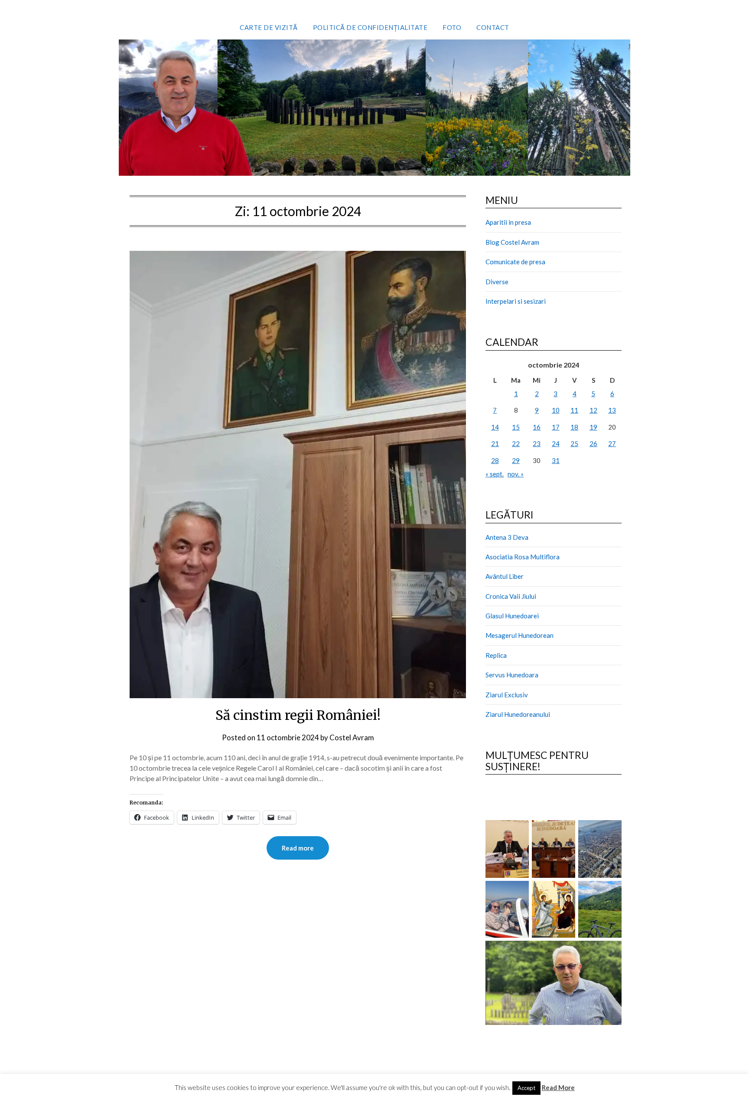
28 (495, 460)
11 (574, 410)
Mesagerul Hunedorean (519, 635)
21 (495, 443)
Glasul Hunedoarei (512, 616)
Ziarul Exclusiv (506, 695)
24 (556, 443)
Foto (452, 27)
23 (537, 443)
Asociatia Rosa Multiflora (522, 557)
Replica (496, 655)
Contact (492, 27)
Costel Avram (351, 737)
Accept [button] (526, 1087)
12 (593, 410)
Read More (558, 1087)
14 (495, 427)
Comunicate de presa (515, 262)
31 (556, 460)
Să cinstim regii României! (298, 715)
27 (612, 443)
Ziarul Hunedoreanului (517, 714)
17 (556, 427)
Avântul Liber (504, 576)
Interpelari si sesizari (515, 301)
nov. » (516, 474)
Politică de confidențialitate (370, 27)
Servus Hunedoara (511, 675)
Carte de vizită (269, 27)
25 (574, 443)
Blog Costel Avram (512, 242)
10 (556, 410)
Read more (298, 848)
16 (537, 427)
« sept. (494, 474)
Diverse (496, 282)
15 (516, 427)
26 (593, 443)
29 (516, 460)
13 (612, 410)
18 (574, 427)
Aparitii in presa (508, 222)
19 (593, 427)
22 (516, 443)
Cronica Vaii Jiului (510, 596)
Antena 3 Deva (506, 537)
